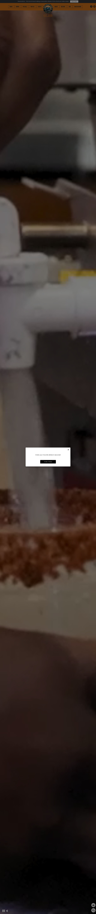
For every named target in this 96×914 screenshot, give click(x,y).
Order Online (48, 462)
